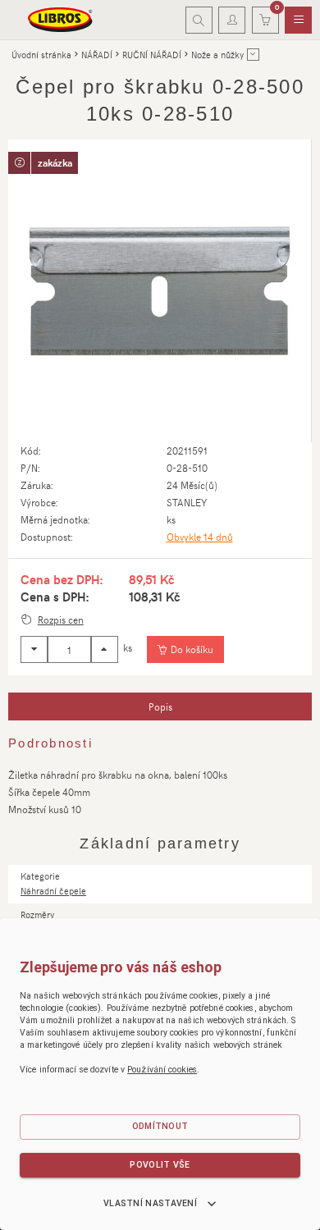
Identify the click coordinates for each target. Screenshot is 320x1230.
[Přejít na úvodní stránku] (60, 19)
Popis (160, 706)
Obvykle (200, 536)
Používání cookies (162, 1069)
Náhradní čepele (53, 891)
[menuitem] (298, 20)
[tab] (160, 706)
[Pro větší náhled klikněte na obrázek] (160, 291)
